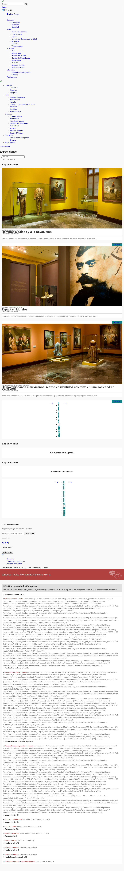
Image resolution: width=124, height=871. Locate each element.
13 (59, 431)
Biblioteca (15, 41)
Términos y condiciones (16, 561)
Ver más (117, 244)
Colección (10, 20)
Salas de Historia (18, 65)
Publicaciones (12, 77)
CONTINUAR (29, 533)
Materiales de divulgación (21, 72)
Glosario (15, 75)
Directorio (10, 559)
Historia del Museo (19, 56)
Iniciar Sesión (13, 14)
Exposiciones (17, 34)
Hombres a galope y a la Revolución (27, 231)
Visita (9, 29)
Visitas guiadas (17, 46)
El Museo (10, 48)
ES (5, 10)
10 (59, 424)
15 (59, 436)
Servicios (15, 44)
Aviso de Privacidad (14, 564)
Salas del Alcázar (18, 67)
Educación (11, 70)
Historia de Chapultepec (21, 58)
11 (59, 427)
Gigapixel (15, 27)
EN (11, 10)
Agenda (14, 37)
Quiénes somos (17, 51)
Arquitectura (16, 53)
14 (59, 434)
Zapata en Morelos (14, 309)
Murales (15, 63)
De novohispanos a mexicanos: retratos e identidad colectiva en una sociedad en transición (58, 387)
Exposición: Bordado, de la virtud (24, 39)
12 (59, 429)
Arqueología (16, 60)
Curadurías (16, 22)
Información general (19, 32)
